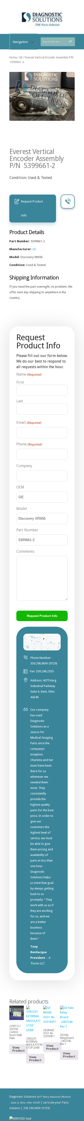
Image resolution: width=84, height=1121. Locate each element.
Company (24, 466)
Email (28, 422)
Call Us (68, 202)
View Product (18, 1049)
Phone (29, 444)
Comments (25, 551)
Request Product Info (32, 208)
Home (13, 57)
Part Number (27, 530)
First (20, 382)
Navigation (20, 42)
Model (21, 508)
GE (21, 57)
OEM (20, 487)
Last (19, 401)
